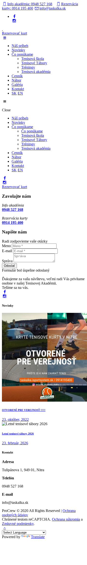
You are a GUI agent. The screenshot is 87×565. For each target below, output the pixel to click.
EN (20, 93)
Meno (6, 246)
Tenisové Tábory (34, 63)
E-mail (7, 251)
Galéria (17, 85)
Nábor (16, 80)
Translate (38, 537)
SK (14, 93)
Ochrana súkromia (66, 519)
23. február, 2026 (15, 443)
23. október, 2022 (15, 419)
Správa (7, 261)
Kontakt (18, 89)
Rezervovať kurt (14, 33)
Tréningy (28, 67)
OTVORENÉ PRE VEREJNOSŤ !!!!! (23, 410)
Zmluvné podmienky (18, 524)
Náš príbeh (20, 46)
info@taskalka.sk (52, 8)
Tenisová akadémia (36, 72)
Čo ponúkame (22, 54)
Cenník (17, 76)
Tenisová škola (32, 59)
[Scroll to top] (4, 528)
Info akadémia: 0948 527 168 (29, 4)
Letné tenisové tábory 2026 (18, 433)
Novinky (18, 50)
